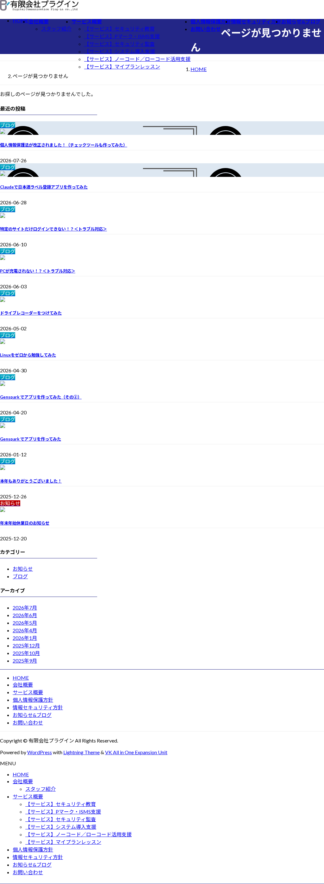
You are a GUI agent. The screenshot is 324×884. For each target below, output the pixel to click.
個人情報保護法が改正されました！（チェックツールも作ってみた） (63, 144)
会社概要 (23, 685)
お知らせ (23, 569)
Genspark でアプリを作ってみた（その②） (41, 397)
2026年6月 (25, 615)
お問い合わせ (28, 722)
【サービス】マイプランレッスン (122, 66)
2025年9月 (25, 661)
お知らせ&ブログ (32, 715)
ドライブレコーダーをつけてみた (31, 313)
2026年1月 (25, 638)
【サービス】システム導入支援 (119, 51)
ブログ (20, 576)
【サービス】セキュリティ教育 (119, 29)
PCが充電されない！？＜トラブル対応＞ (37, 271)
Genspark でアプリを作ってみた (30, 439)
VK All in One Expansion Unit (136, 752)
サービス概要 (28, 692)
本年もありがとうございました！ (31, 481)
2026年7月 (25, 607)
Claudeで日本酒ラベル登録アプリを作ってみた (44, 186)
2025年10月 (26, 653)
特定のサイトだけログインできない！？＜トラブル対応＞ (53, 229)
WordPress (39, 752)
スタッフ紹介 (56, 29)
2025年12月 (26, 645)
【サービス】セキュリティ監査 (119, 44)
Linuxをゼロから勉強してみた (28, 355)
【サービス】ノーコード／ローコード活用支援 (137, 59)
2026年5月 (25, 623)
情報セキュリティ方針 (38, 707)
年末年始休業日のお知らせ (24, 523)
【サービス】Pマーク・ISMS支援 (122, 36)
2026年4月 (25, 630)
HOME (21, 678)
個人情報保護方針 (33, 700)
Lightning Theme (81, 752)
